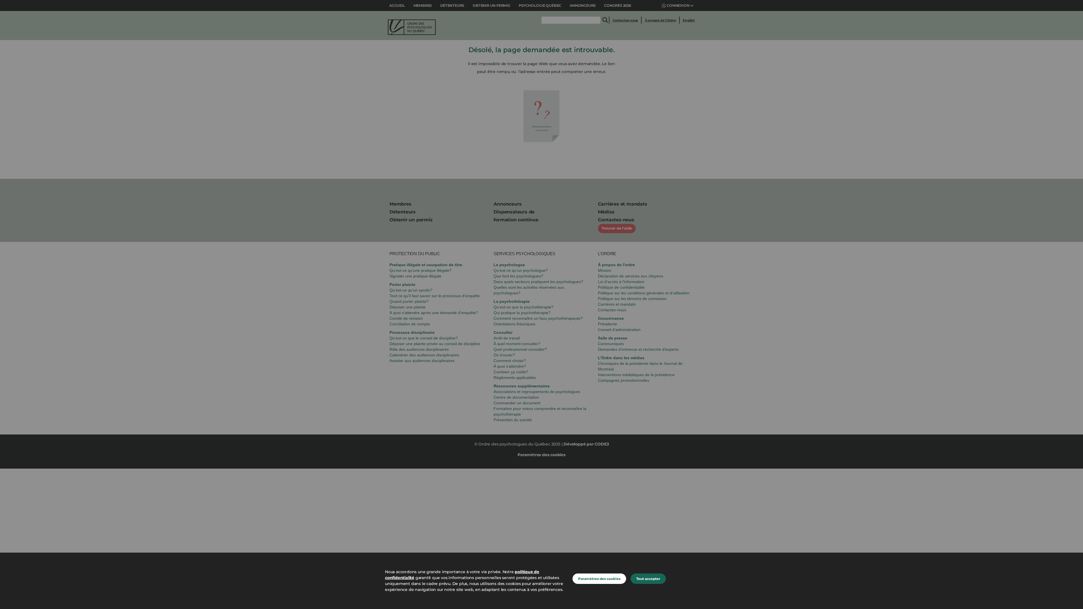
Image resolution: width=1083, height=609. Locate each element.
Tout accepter (648, 579)
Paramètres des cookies (599, 579)
